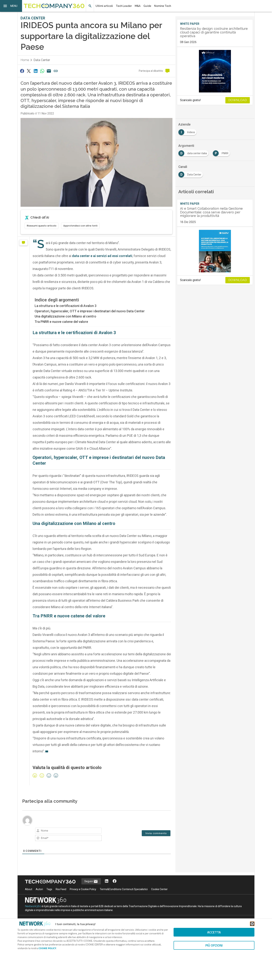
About (28, 889)
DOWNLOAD (237, 100)
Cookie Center (159, 889)
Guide (147, 5)
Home (25, 60)
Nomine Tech (162, 5)
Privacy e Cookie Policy (83, 889)
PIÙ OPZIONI (214, 945)
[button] (11, 6)
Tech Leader (124, 5)
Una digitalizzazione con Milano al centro (65, 316)
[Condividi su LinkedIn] (35, 71)
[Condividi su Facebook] (22, 71)
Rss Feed (61, 889)
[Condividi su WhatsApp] (42, 71)
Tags (49, 889)
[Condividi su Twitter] (29, 71)
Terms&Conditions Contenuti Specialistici (124, 889)
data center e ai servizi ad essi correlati (102, 256)
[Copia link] (56, 71)
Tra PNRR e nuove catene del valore (61, 322)
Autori (39, 889)
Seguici (88, 881)
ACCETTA (214, 932)
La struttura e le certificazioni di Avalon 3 (65, 306)
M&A (137, 5)
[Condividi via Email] (49, 71)
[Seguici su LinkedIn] (106, 881)
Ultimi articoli (104, 5)
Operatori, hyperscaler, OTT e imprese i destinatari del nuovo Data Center (90, 311)
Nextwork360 (33, 906)
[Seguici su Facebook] (114, 881)
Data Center (41, 60)
